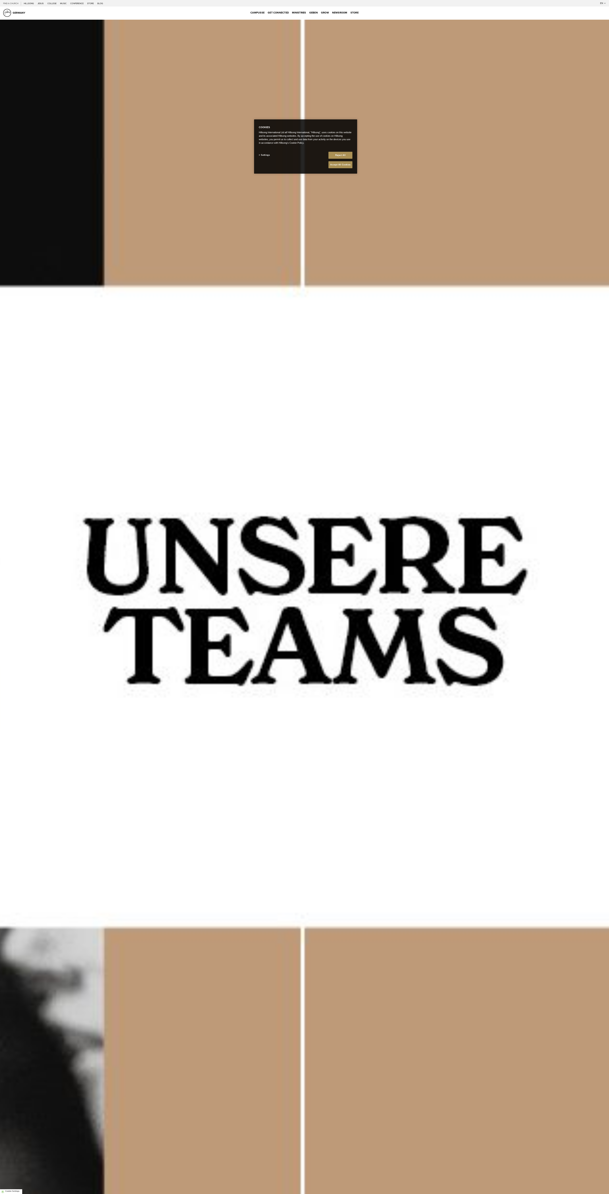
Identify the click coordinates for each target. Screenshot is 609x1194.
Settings (265, 155)
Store (90, 3)
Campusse (257, 12)
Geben (313, 12)
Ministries (299, 12)
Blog (100, 3)
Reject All (340, 155)
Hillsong (29, 3)
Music (63, 3)
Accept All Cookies (340, 164)
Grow (325, 12)
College (52, 3)
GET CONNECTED (278, 12)
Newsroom (339, 12)
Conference (77, 3)
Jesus (41, 3)
